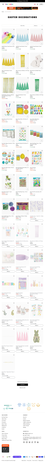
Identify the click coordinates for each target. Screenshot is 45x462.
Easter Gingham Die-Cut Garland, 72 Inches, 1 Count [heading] (8, 242)
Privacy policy (29, 460)
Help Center (4, 419)
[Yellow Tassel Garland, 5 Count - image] (8, 61)
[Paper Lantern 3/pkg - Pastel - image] (8, 257)
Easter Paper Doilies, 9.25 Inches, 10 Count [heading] (22, 120)
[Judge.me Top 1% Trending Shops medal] (29, 408)
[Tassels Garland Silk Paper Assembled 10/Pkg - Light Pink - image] (22, 336)
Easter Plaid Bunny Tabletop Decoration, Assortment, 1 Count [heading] (22, 320)
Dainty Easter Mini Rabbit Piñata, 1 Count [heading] (35, 71)
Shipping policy (40, 460)
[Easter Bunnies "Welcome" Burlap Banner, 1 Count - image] (22, 206)
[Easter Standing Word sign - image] (8, 283)
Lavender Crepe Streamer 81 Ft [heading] (21, 266)
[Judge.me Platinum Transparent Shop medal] (29, 405)
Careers (24, 419)
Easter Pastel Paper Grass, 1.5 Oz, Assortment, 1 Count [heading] (35, 144)
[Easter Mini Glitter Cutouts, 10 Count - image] (8, 158)
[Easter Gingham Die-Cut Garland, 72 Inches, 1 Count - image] (8, 231)
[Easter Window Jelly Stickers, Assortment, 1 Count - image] (36, 310)
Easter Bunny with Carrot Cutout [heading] (7, 119)
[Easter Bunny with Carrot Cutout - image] (8, 109)
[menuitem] (12, 417)
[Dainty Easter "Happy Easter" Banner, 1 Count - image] (8, 362)
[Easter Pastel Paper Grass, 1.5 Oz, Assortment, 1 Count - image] (36, 133)
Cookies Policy (4, 437)
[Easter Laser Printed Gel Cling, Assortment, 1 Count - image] (36, 257)
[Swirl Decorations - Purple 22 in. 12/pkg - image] (36, 206)
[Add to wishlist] (14, 29)
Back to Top (22, 387)
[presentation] (8, 46)
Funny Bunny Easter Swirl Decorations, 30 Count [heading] (22, 242)
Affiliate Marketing (26, 424)
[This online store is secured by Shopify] (8, 457)
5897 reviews (5, 451)
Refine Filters (23, 25)
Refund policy (24, 460)
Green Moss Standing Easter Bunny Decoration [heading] (35, 346)
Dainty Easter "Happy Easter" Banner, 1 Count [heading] (8, 372)
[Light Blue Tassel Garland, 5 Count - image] (22, 36)
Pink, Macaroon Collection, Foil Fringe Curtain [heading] (36, 242)
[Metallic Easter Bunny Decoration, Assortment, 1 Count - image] (8, 310)
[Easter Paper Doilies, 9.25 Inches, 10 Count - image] (22, 109)
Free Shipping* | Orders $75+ (22, 1)
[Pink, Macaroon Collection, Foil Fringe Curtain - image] (36, 231)
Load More (22, 384)
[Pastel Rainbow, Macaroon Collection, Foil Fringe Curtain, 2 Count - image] (8, 85)
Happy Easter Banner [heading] (19, 292)
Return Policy (4, 424)
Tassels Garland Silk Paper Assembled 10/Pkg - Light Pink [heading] (22, 346)
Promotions (4, 422)
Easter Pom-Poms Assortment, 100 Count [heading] (35, 192)
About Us (24, 417)
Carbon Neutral (26, 425)
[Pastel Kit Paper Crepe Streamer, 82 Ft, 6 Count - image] (8, 36)
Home (3, 11)
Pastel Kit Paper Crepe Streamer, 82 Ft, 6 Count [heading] (8, 47)
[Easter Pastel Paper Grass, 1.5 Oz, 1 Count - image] (22, 182)
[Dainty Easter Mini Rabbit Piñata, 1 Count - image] (36, 61)
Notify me (36, 220)
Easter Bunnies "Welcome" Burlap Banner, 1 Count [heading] (21, 217)
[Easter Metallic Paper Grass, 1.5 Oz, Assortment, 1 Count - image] (8, 206)
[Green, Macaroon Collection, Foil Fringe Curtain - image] (36, 85)
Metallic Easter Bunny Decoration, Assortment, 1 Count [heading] (7, 320)
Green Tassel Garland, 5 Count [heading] (21, 94)
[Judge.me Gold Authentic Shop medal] (33, 405)
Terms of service (34, 460)
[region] (22, 1)
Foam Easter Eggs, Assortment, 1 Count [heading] (8, 143)
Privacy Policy (4, 435)
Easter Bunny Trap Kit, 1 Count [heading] (7, 191)
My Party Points (5, 417)
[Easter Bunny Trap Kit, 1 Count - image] (8, 182)
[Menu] (3, 4)
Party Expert (7, 460)
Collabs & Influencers (27, 422)
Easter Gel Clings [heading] (33, 167)
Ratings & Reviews (26, 420)
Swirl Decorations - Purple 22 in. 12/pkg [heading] (36, 216)
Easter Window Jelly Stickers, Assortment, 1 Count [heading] (35, 320)
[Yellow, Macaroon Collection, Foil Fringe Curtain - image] (22, 61)
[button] (35, 4)
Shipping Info (4, 425)
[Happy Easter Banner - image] (22, 283)
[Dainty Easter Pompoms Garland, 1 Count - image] (8, 336)
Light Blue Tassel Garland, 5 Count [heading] (21, 46)
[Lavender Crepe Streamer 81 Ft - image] (22, 257)
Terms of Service (5, 433)
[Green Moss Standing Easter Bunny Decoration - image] (36, 336)
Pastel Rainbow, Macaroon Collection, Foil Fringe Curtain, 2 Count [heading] (8, 95)
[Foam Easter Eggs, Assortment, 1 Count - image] (8, 133)
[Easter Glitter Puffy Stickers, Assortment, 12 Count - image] (36, 109)
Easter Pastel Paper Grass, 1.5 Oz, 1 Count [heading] (22, 192)
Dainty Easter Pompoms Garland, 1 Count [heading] (7, 346)
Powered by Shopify (12, 460)
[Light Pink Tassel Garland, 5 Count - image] (36, 36)
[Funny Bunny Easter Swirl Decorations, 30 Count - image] (22, 231)
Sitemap (24, 427)
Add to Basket (13, 44)
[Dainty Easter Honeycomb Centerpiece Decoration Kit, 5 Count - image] (36, 283)
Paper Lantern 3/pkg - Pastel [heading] (6, 266)
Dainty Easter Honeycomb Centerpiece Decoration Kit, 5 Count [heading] (36, 293)
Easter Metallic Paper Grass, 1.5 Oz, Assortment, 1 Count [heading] (8, 217)
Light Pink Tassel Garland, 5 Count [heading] (35, 46)
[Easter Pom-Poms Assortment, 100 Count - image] (36, 182)
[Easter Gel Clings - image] (36, 158)
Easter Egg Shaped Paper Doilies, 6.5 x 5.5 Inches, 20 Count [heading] (22, 168)
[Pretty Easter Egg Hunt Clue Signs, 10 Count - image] (22, 133)
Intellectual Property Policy (7, 440)
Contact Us (4, 427)
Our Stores (4, 420)
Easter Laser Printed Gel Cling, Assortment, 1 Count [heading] (35, 267)
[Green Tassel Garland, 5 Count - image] (22, 85)
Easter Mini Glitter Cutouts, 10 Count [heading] (8, 167)
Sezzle (3, 429)
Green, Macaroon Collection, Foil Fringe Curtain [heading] (36, 95)
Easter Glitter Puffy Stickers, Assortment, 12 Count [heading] (34, 120)
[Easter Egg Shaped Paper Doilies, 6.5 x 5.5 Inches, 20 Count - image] (22, 158)
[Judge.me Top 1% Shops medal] (38, 405)
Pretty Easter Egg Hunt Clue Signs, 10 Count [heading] (22, 144)
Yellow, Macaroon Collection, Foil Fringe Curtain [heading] (22, 71)
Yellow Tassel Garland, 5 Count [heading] (7, 70)
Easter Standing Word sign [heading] (6, 292)
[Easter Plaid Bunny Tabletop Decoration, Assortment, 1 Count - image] (22, 310)
